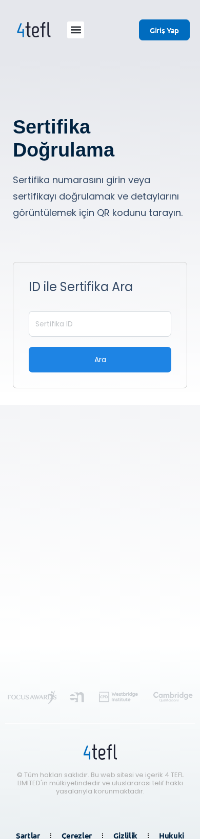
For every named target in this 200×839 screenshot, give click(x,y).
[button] (75, 29)
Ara (100, 360)
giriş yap (164, 30)
